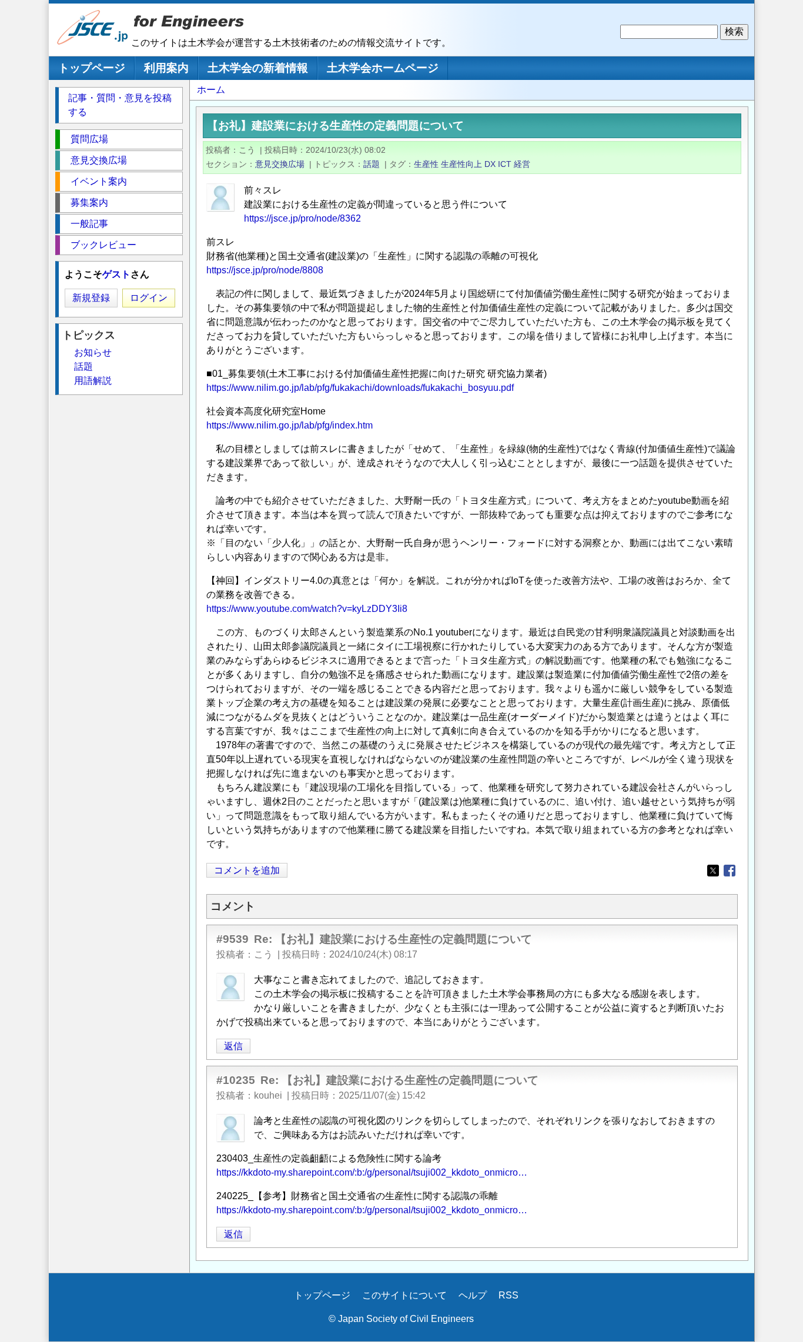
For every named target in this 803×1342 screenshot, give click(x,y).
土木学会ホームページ (383, 68)
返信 (233, 1046)
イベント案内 (99, 181)
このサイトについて (404, 1295)
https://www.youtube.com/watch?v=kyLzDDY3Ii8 (306, 609)
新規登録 (91, 298)
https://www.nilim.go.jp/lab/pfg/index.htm (289, 425)
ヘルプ (473, 1295)
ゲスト (116, 274)
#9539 (232, 939)
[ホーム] (93, 42)
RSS (508, 1295)
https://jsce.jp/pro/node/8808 (264, 270)
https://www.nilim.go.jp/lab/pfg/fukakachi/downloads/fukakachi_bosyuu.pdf (360, 388)
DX (490, 164)
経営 (522, 164)
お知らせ (93, 352)
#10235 (235, 1080)
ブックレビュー (103, 245)
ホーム (211, 90)
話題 (371, 164)
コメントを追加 (247, 870)
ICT (504, 164)
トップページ (91, 68)
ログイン (149, 298)
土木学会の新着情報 (258, 68)
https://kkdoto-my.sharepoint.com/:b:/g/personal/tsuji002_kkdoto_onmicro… (371, 1172)
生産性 (426, 164)
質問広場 (89, 139)
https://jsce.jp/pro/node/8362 (302, 218)
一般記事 (89, 224)
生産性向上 (461, 164)
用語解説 (93, 381)
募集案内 (89, 203)
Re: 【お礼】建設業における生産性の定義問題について (393, 939)
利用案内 (166, 68)
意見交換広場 (280, 164)
